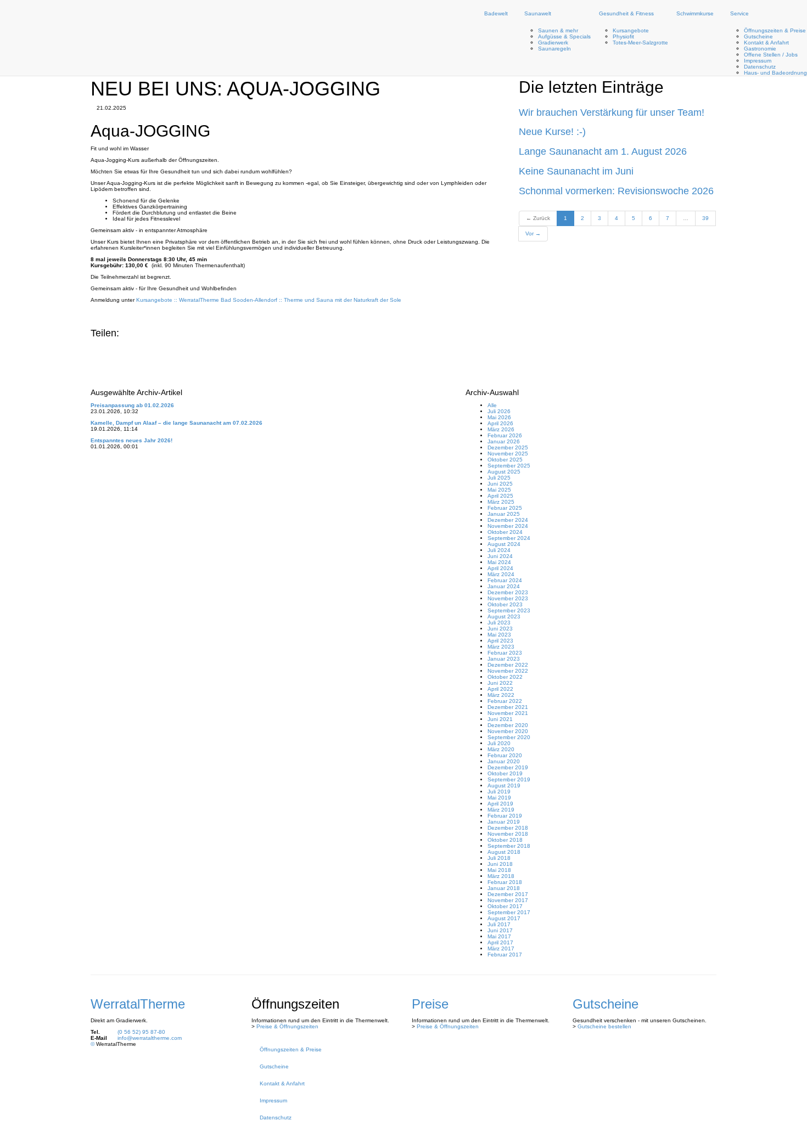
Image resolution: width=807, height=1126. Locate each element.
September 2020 (508, 737)
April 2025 (500, 496)
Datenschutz (760, 67)
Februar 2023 (504, 653)
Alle (492, 405)
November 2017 (507, 900)
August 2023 (503, 616)
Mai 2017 (499, 936)
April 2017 (500, 942)
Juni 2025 (500, 484)
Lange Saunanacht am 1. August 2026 (603, 151)
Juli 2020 (499, 743)
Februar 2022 (504, 701)
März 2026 (500, 429)
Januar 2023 (503, 659)
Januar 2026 (503, 441)
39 (705, 218)
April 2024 (500, 568)
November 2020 (507, 731)
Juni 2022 (500, 683)
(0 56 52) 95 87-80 (141, 1032)
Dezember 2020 (507, 725)
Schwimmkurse (695, 13)
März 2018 (500, 876)
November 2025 (507, 454)
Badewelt (496, 13)
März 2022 (500, 695)
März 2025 (500, 502)
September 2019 (508, 779)
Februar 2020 (504, 755)
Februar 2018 (504, 882)
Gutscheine (758, 36)
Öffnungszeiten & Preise (775, 30)
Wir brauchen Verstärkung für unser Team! (611, 112)
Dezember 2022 (507, 665)
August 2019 (503, 785)
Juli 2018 (499, 858)
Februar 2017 (504, 955)
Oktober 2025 (505, 460)
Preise (430, 1003)
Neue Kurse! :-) (552, 131)
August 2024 (503, 544)
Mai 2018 (499, 870)
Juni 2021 (500, 719)
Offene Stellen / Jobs (771, 55)
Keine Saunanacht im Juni (576, 171)
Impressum (757, 61)
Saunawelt (537, 13)
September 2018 (508, 846)
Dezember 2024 (507, 520)
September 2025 (508, 466)
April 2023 (500, 641)
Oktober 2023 (505, 604)
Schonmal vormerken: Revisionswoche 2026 (616, 190)
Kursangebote (631, 30)
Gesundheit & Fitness (626, 13)
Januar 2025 (503, 514)
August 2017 (503, 918)
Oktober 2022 (505, 677)
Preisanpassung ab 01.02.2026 (132, 405)
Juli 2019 (499, 792)
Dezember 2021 (507, 707)
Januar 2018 (503, 888)
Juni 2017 (500, 930)
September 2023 (508, 610)
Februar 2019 (504, 816)
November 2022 (507, 671)
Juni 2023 (500, 629)
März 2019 (500, 810)
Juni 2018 (500, 864)
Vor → (533, 233)
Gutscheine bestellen (604, 1026)
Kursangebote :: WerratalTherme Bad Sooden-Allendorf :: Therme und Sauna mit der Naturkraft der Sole (268, 300)
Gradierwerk (553, 43)
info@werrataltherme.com (149, 1038)
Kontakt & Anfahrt (766, 43)
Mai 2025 (499, 490)
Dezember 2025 (507, 447)
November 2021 (507, 713)
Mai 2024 (499, 562)
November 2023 (507, 598)
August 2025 (503, 472)
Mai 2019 (499, 798)
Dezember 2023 (507, 592)
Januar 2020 (503, 761)
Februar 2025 (504, 508)
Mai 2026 (499, 417)
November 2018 (507, 834)
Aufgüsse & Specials (564, 36)
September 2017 (508, 912)
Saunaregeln (554, 49)
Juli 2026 (499, 411)
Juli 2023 (499, 623)
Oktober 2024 (505, 532)
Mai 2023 (499, 635)
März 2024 (500, 574)
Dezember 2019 (507, 767)
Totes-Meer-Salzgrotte (640, 43)
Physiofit (623, 36)
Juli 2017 (499, 924)
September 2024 (508, 538)
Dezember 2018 (507, 828)
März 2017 (500, 948)
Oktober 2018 (505, 840)
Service (739, 13)
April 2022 (500, 689)
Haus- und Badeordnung (775, 73)
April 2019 (500, 804)
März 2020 (500, 749)
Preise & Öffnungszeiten (287, 1026)
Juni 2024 (500, 556)
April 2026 (500, 423)
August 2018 (503, 852)
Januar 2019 (503, 822)
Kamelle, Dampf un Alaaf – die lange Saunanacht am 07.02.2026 (176, 423)
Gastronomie (760, 49)
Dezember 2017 (507, 894)
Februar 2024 (504, 580)
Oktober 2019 (505, 773)
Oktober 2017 (505, 906)
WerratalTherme (138, 1003)
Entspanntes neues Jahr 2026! (131, 440)
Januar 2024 (503, 586)
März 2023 (500, 647)
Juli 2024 (499, 550)
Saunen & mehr (558, 30)
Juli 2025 (499, 478)
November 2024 (507, 526)
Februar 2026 (504, 435)
